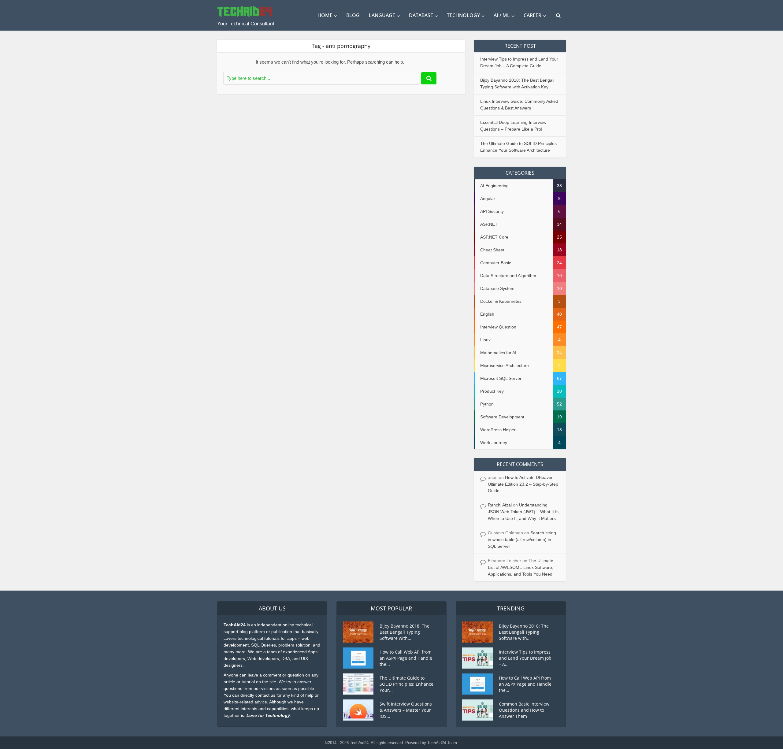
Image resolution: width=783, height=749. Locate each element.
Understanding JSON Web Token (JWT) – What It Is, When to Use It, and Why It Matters (524, 511)
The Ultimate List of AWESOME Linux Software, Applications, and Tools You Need (520, 567)
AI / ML (502, 15)
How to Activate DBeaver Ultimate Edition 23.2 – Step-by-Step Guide (523, 484)
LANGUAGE (382, 15)
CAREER (532, 15)
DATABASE (421, 15)
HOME (324, 15)
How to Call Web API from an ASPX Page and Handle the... (406, 658)
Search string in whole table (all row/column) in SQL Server (522, 539)
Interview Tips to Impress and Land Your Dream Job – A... (525, 658)
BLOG (353, 15)
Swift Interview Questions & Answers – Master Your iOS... (406, 710)
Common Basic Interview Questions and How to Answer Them (524, 710)
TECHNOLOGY (463, 15)
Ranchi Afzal (500, 504)
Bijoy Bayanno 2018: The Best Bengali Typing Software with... (404, 632)
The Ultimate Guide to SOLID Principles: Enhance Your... (406, 684)
